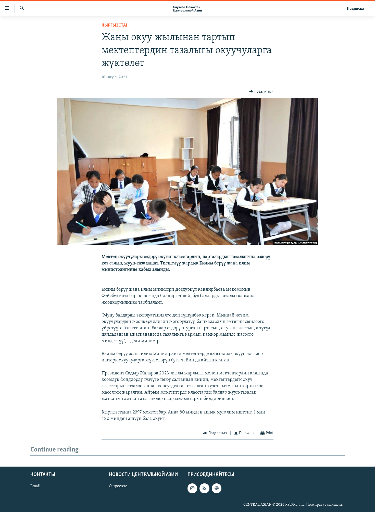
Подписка (355, 9)
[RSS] (204, 488)
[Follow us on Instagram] (192, 488)
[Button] (261, 91)
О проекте (118, 486)
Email (35, 486)
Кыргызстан (115, 25)
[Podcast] (216, 488)
